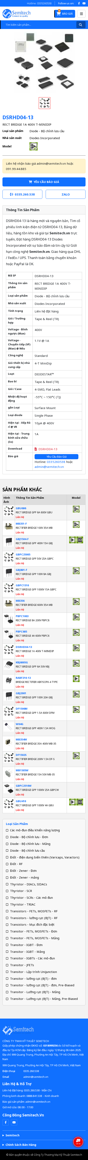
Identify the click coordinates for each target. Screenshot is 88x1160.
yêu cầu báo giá (46, 182)
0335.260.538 (31, 1071)
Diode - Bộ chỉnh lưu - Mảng (30, 844)
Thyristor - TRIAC (22, 904)
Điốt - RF (16, 864)
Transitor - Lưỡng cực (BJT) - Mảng (35, 992)
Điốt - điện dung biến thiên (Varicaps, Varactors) (44, 857)
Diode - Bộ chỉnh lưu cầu (27, 850)
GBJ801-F (21, 570)
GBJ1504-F (22, 539)
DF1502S (21, 755)
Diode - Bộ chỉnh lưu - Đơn (29, 837)
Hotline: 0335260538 (39, 3)
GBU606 (21, 508)
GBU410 (21, 801)
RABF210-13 (23, 678)
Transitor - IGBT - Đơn (26, 945)
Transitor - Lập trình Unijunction (33, 972)
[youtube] (14, 1122)
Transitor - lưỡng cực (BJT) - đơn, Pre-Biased (42, 985)
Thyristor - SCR (21, 891)
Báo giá (65, 12)
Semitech (12, 1135)
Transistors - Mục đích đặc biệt (32, 924)
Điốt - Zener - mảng (24, 877)
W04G (19, 724)
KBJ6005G (22, 662)
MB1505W (22, 770)
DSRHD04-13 (48, 449)
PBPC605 (21, 631)
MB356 (20, 601)
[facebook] (5, 1122)
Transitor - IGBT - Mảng (27, 952)
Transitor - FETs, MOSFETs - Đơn (33, 931)
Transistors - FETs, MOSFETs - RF (34, 911)
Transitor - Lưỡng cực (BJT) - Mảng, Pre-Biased (44, 999)
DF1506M (21, 708)
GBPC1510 (22, 585)
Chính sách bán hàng (21, 1145)
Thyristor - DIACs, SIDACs (28, 884)
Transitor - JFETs (22, 965)
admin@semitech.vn (49, 467)
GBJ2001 (21, 693)
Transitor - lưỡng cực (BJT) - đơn (33, 978)
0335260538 (56, 462)
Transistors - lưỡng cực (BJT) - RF (34, 918)
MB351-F (21, 523)
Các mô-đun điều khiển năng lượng (35, 830)
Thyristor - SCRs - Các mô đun (31, 897)
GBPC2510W (24, 786)
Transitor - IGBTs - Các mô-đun (32, 958)
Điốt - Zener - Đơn (23, 871)
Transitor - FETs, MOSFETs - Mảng (34, 938)
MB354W (21, 739)
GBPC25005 (23, 554)
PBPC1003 (22, 616)
